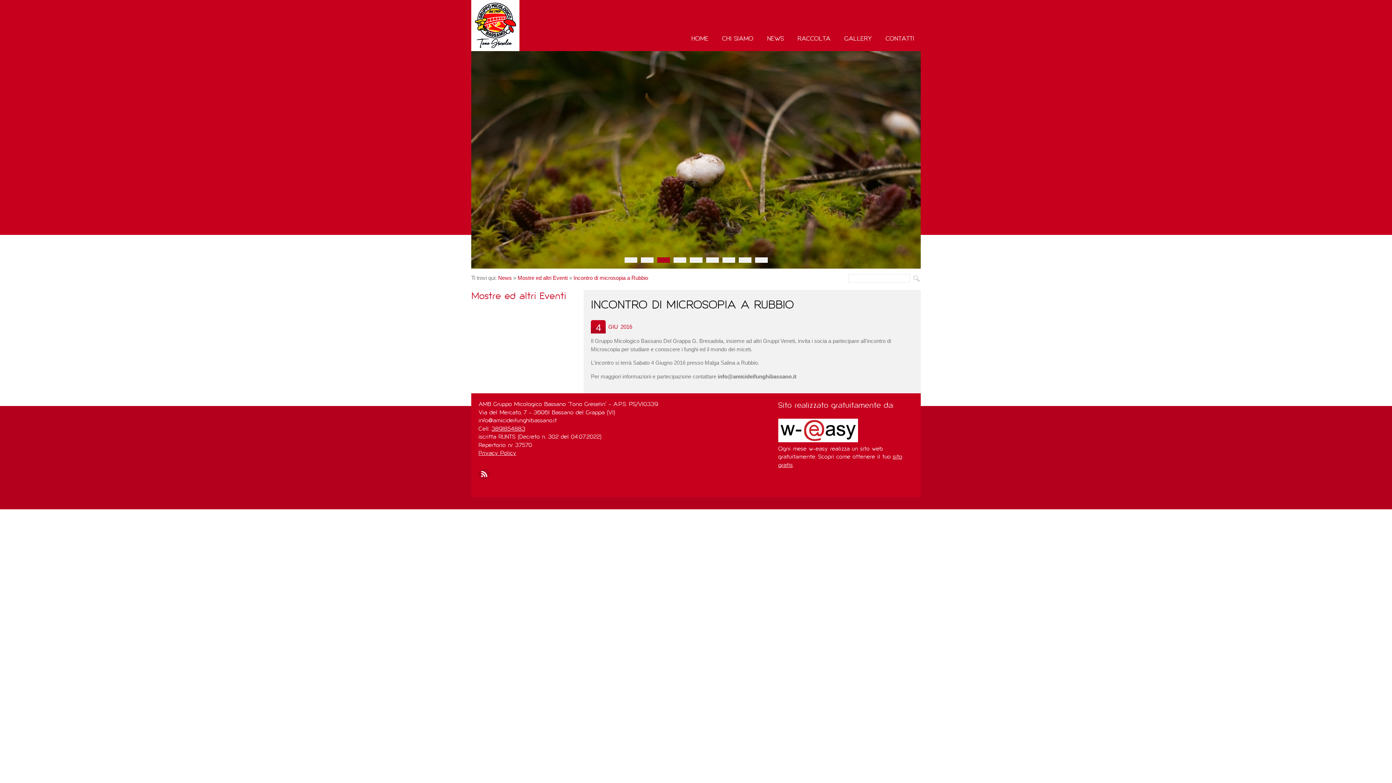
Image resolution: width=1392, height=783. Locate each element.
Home (699, 39)
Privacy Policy (497, 453)
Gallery (858, 39)
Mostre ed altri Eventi (543, 278)
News (775, 39)
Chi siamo (737, 39)
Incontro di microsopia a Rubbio (610, 278)
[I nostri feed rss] (484, 474)
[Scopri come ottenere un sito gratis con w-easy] (818, 440)
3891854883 (508, 429)
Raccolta (814, 39)
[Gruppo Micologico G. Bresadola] (516, 25)
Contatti (900, 39)
